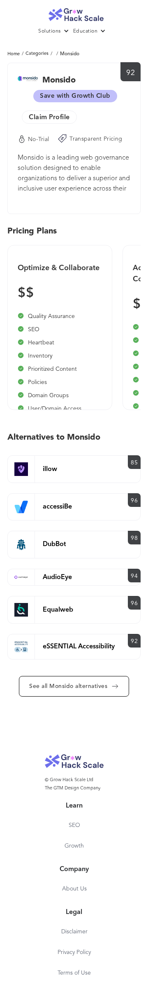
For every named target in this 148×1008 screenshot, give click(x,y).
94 (134, 576)
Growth (74, 846)
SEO (74, 825)
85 (134, 463)
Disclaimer (74, 932)
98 (134, 538)
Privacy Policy (74, 952)
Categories (37, 54)
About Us (74, 889)
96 (134, 501)
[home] (74, 12)
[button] (55, 31)
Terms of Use (74, 973)
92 (130, 73)
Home (13, 54)
